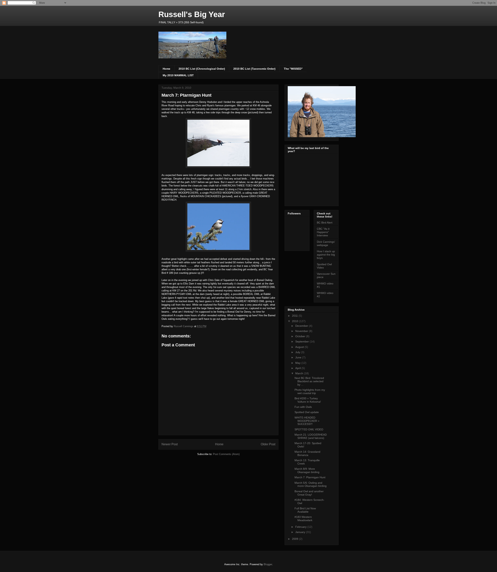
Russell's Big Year (191, 14)
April (298, 368)
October (300, 336)
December (302, 325)
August (300, 346)
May (298, 362)
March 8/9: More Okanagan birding (307, 470)
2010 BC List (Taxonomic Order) (254, 68)
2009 (295, 538)
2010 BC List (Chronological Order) (202, 68)
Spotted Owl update (307, 412)
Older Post (268, 444)
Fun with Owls (303, 406)
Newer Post (170, 444)
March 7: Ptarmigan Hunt (310, 477)
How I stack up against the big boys (326, 254)
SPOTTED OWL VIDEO (309, 429)
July (298, 352)
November (302, 331)
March (299, 373)
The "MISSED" (293, 68)
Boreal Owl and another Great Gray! (309, 493)
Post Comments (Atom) (226, 454)
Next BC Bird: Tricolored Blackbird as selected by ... (309, 381)
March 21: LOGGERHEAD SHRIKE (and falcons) (311, 436)
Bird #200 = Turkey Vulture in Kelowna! (308, 400)
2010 (295, 321)
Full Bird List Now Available (305, 510)
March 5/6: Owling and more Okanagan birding (311, 484)
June (298, 357)
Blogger (268, 564)
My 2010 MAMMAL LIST (178, 75)
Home (166, 68)
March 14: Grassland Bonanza (307, 453)
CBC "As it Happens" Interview (323, 232)
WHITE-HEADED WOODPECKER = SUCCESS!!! (307, 421)
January (300, 532)
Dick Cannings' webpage (326, 243)
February (301, 526)
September (302, 341)
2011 (295, 315)
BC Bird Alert (324, 222)
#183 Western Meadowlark (303, 518)
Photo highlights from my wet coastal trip (310, 391)
